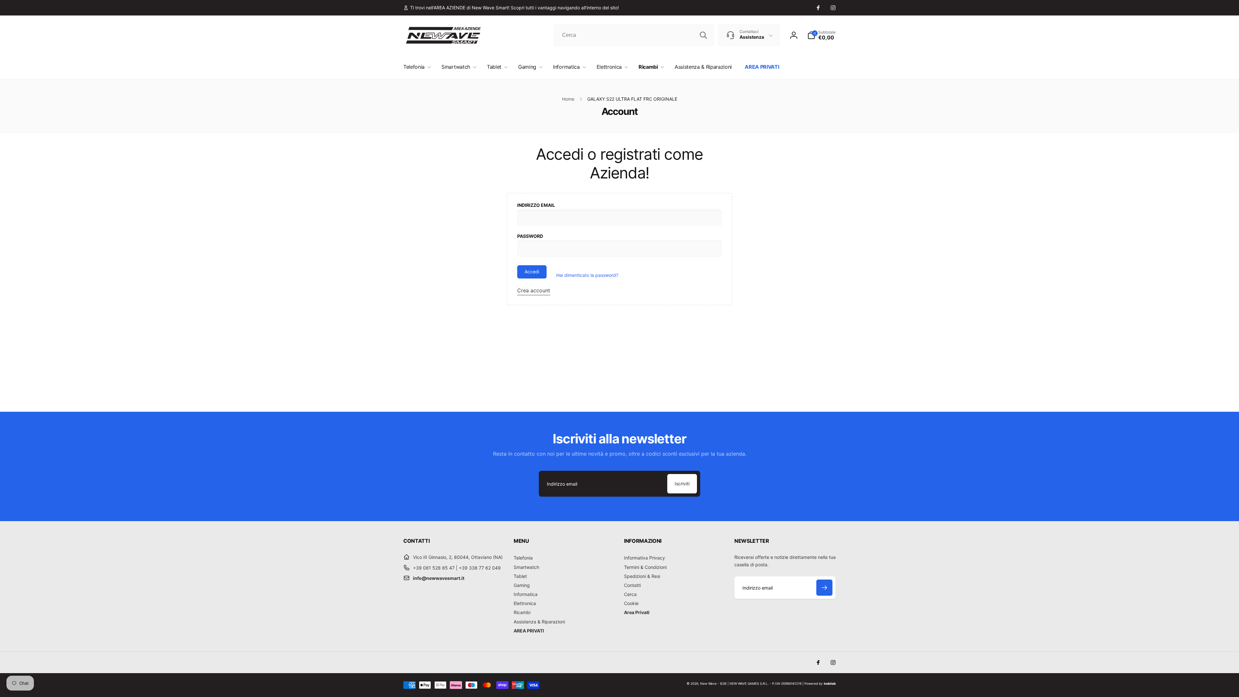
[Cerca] (703, 35)
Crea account (533, 290)
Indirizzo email (536, 205)
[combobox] (634, 35)
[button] (821, 35)
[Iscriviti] (824, 588)
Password (530, 236)
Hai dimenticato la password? (587, 275)
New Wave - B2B (713, 683)
